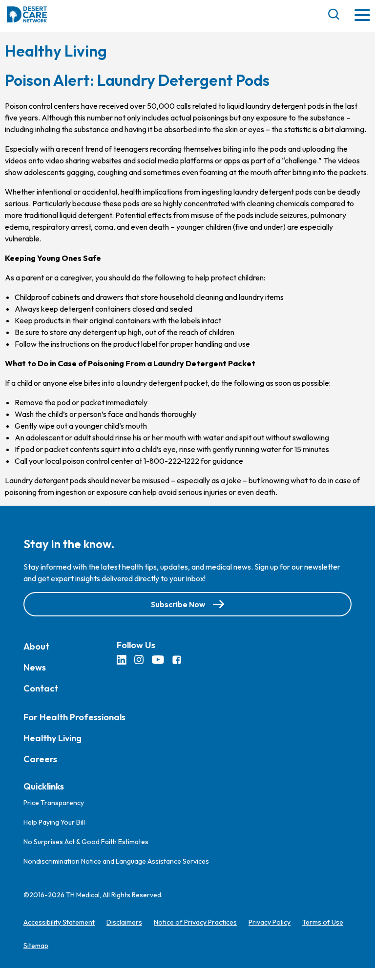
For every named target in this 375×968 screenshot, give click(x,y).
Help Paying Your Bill (54, 822)
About (36, 646)
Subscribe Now (178, 604)
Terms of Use (322, 922)
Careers (40, 758)
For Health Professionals (74, 716)
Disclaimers (124, 922)
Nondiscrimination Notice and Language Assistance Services (116, 861)
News (34, 666)
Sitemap (35, 945)
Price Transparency (53, 802)
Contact (40, 687)
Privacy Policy (270, 922)
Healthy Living (52, 737)
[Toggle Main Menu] (362, 15)
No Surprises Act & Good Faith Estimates (85, 841)
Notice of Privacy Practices (195, 922)
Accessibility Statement (59, 922)
